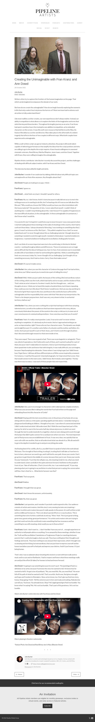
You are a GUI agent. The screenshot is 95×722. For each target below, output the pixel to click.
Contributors (68, 23)
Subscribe (47, 706)
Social (39, 28)
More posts (28, 667)
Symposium (45, 23)
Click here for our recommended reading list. (48, 683)
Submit (79, 23)
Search (55, 28)
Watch (21, 23)
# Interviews (22, 94)
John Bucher (18, 92)
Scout (47, 28)
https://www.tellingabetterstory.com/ (44, 664)
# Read (16, 94)
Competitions (32, 23)
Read (14, 23)
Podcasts (56, 23)
